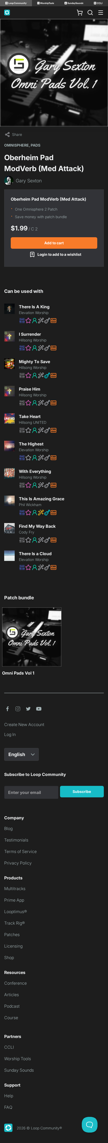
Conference (15, 983)
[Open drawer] (101, 12)
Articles (11, 994)
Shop (9, 957)
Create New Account (24, 724)
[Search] (90, 12)
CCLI (9, 1047)
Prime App (14, 900)
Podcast (12, 1006)
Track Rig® (14, 923)
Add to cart (54, 243)
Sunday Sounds (19, 1070)
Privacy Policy (18, 863)
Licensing (13, 946)
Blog (8, 828)
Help (8, 1095)
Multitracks (14, 888)
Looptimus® (15, 911)
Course (11, 1017)
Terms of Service (20, 851)
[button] (61, 320)
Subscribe (82, 791)
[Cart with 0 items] (80, 12)
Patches (12, 934)
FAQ (8, 1107)
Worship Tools (17, 1058)
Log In (10, 734)
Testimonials (16, 840)
